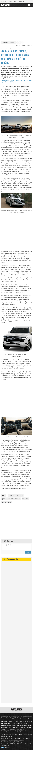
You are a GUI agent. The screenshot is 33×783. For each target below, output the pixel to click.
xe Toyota (25, 499)
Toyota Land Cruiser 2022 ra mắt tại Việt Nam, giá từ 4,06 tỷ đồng (17, 81)
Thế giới (12, 42)
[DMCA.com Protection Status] (5, 747)
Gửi (28, 552)
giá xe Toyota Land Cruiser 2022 (11, 499)
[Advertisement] (16, 23)
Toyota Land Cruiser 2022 (15, 495)
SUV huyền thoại (6, 502)
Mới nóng (5, 42)
